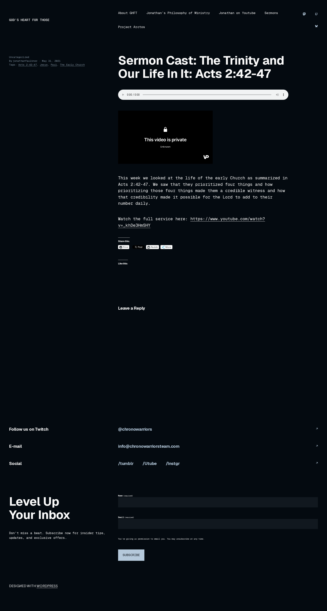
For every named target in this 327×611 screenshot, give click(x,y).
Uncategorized (19, 57)
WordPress (47, 586)
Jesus (44, 64)
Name (125, 496)
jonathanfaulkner (25, 61)
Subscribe (131, 555)
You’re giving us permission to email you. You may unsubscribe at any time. (161, 539)
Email (126, 517)
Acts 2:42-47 (27, 64)
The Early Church (72, 64)
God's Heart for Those (29, 20)
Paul (54, 64)
